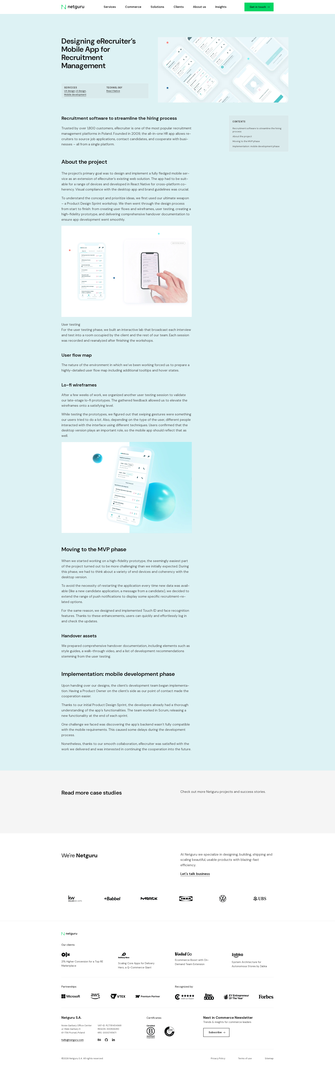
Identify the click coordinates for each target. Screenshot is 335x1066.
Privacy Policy (218, 1058)
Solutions (157, 7)
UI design (81, 90)
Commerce (133, 7)
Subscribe (215, 1032)
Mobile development (75, 94)
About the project (242, 136)
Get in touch (258, 7)
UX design (69, 90)
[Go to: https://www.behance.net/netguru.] (99, 1040)
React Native (113, 90)
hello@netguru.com (72, 1039)
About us (199, 7)
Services (109, 7)
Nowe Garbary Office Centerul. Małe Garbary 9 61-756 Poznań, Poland (76, 1029)
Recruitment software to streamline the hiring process (257, 130)
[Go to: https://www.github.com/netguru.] (106, 1040)
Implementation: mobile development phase (256, 146)
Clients (178, 7)
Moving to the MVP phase (246, 141)
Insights (220, 7)
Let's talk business (195, 874)
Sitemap (269, 1058)
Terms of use (245, 1058)
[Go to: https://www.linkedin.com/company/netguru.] (113, 1040)
